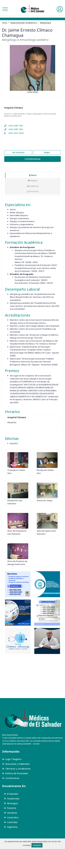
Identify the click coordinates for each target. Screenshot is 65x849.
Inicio (4, 23)
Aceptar (37, 845)
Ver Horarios (18, 152)
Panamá (11, 808)
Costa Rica (12, 817)
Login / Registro (13, 759)
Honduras (12, 812)
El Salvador (12, 793)
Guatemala (13, 798)
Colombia (12, 822)
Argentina (12, 827)
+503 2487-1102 (15, 129)
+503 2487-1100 (15, 125)
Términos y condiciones (18, 768)
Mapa (47, 152)
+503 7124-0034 (16, 133)
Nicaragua (12, 803)
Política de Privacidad (16, 773)
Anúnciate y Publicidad (17, 764)
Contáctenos (32, 159)
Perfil (33, 175)
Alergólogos (45, 23)
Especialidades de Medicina (23, 23)
